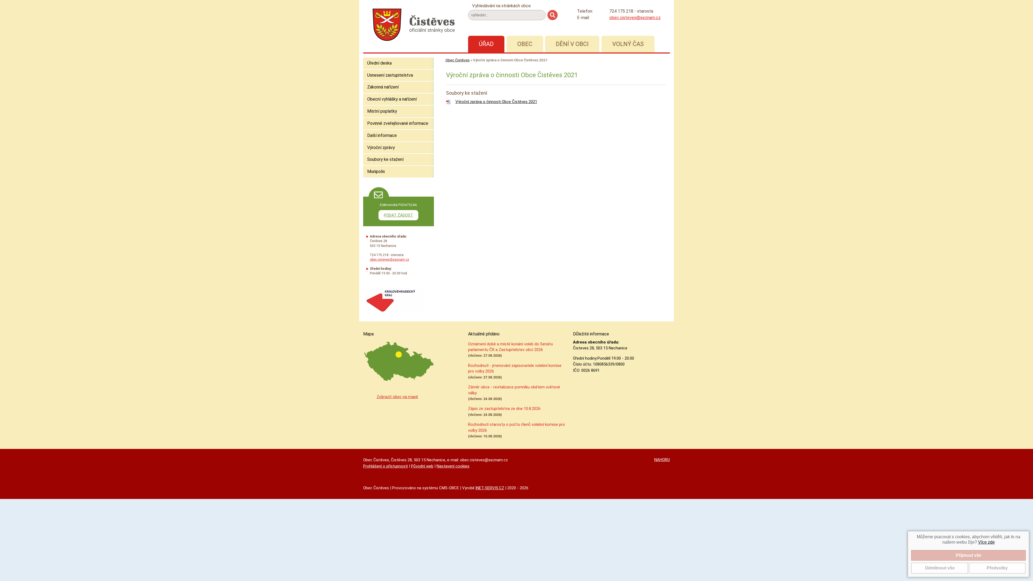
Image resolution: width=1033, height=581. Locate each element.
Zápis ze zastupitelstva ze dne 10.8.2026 (504, 408)
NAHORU (662, 459)
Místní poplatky (382, 111)
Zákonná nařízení (383, 87)
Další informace (382, 135)
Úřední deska (379, 63)
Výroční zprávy (381, 147)
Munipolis (376, 171)
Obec (524, 44)
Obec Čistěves (457, 60)
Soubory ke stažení (385, 159)
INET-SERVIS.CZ (489, 488)
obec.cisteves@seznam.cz (635, 17)
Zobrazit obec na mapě (397, 396)
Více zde (986, 542)
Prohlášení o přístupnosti (385, 466)
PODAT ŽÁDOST (398, 215)
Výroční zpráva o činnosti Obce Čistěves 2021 (496, 101)
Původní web (422, 466)
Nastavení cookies (453, 466)
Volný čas (628, 44)
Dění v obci (572, 44)
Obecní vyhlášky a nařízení (392, 99)
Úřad (486, 44)
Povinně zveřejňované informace (397, 123)
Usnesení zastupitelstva (390, 75)
